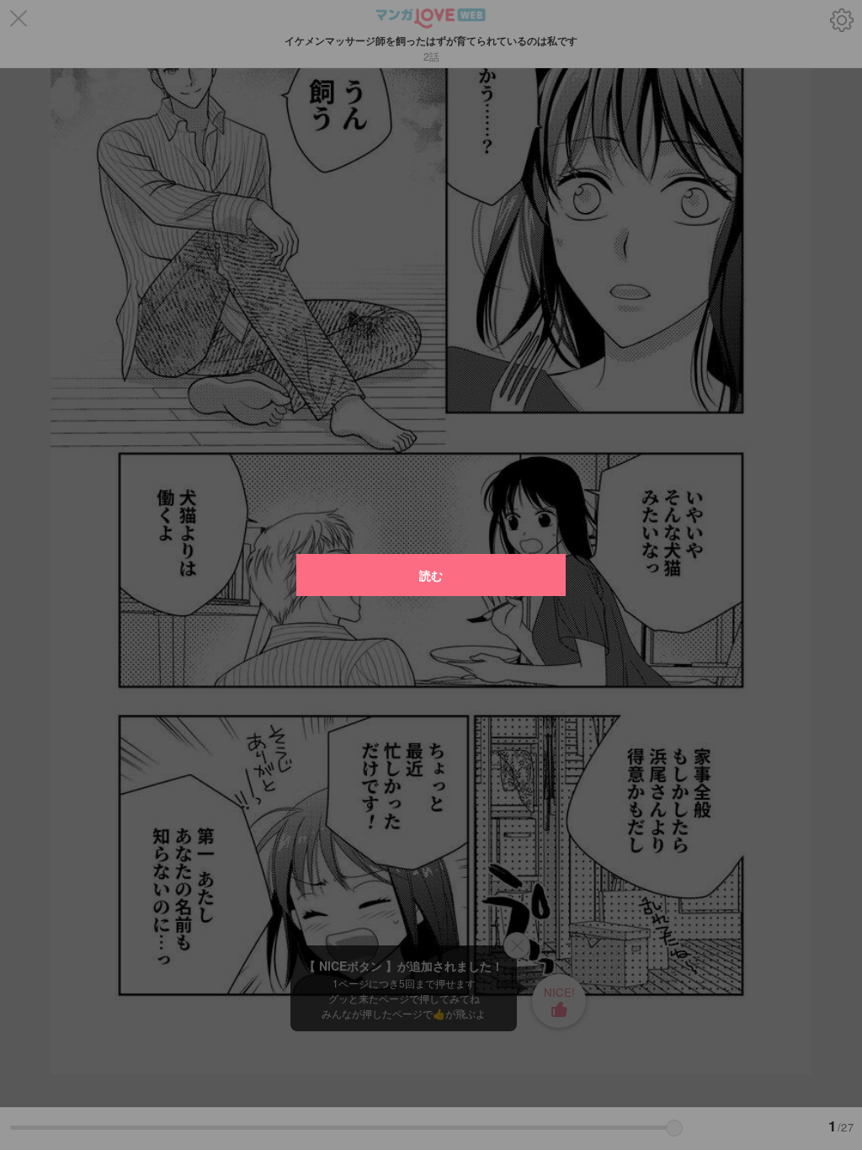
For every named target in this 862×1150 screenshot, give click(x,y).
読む (431, 575)
